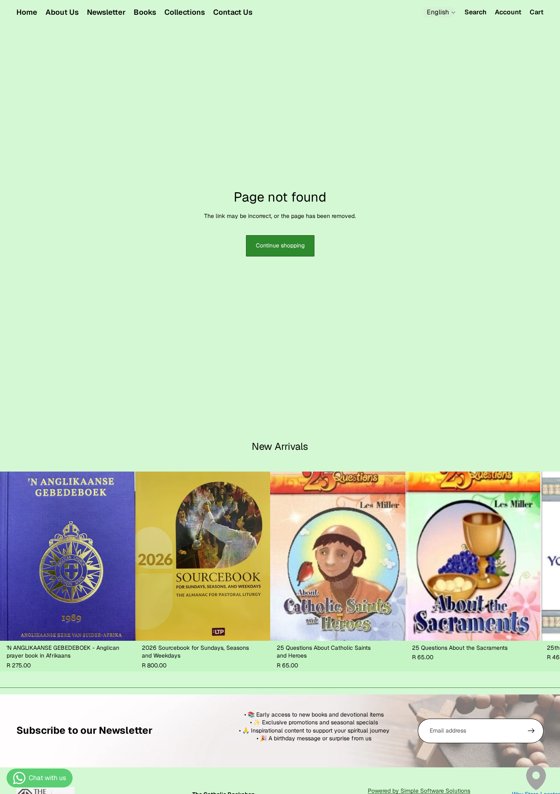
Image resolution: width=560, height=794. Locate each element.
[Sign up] (531, 731)
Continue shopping (280, 245)
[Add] (122, 628)
